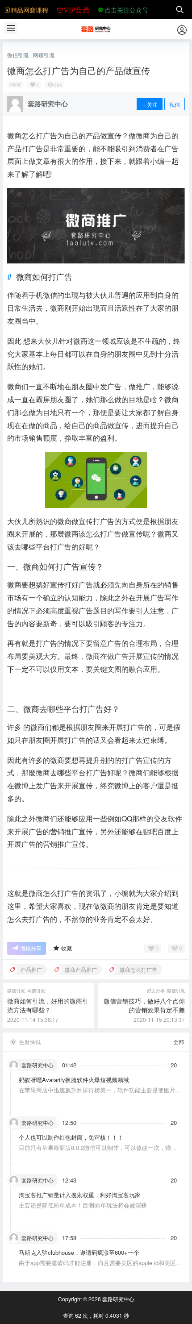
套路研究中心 (117, 1299)
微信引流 (18, 54)
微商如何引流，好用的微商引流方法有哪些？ (47, 1005)
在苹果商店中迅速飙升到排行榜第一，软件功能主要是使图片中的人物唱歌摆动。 (100, 1094)
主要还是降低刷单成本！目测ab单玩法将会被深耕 (83, 1205)
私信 (174, 104)
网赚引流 (43, 54)
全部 (178, 1041)
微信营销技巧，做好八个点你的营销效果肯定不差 (144, 1005)
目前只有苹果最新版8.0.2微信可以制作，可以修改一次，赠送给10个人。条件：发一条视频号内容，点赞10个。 (98, 1151)
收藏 (66, 948)
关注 (152, 104)
